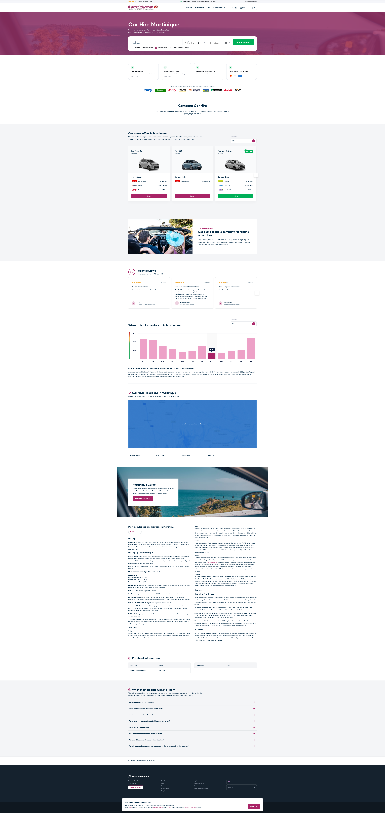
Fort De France (135, 455)
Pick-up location (136, 41)
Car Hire (189, 8)
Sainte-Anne (186, 455)
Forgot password (199, 783)
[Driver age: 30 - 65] (156, 48)
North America (141, 761)
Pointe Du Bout (161, 455)
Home (133, 761)
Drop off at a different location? (143, 48)
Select (149, 196)
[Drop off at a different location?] (132, 48)
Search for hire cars (141, 499)
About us (164, 781)
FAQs (162, 783)
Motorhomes (199, 8)
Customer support (219, 8)
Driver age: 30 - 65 (164, 48)
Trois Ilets (211, 455)
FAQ (208, 8)
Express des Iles (212, 562)
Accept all (253, 806)
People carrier (165, 791)
